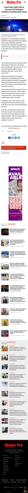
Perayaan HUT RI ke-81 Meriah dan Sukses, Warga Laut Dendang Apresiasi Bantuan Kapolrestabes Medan (17, 422)
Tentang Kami (5, 480)
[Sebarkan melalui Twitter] (12, 137)
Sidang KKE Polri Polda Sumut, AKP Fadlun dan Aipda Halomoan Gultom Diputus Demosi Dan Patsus (17, 395)
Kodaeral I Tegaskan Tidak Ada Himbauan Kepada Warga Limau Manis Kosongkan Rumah (18, 385)
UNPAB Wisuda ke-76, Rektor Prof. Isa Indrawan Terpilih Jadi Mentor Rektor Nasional (17, 349)
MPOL (7, 38)
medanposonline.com (13, 487)
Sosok (16, 461)
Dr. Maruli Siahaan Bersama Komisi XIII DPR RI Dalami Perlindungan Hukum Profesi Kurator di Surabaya (17, 288)
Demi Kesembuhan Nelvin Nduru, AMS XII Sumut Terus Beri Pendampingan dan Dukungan (17, 242)
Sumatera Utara (14, 246)
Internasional (18, 463)
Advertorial (6, 471)
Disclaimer (13, 482)
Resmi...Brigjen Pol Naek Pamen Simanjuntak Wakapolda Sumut (18, 332)
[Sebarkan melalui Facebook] (9, 137)
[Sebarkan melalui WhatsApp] (15, 137)
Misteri (16, 459)
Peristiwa (12, 312)
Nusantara (5, 461)
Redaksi (12, 480)
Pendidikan (18, 457)
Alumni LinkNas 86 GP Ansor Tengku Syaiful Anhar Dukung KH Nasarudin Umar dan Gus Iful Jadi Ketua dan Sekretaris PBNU (18, 413)
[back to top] (25, 491)
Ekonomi (12, 233)
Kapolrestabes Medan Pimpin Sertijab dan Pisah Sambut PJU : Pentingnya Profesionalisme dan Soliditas (18, 359)
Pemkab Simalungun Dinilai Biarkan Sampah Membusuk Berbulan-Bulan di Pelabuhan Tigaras (18, 254)
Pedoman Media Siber (21, 480)
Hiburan (17, 465)
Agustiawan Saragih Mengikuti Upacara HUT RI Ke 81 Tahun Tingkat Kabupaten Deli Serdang (17, 404)
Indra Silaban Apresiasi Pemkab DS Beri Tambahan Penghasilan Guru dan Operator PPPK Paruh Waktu (17, 299)
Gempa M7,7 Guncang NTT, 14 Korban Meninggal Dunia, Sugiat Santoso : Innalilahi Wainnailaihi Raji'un (17, 377)
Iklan (19, 482)
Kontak (23, 482)
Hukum (5, 463)
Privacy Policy (6, 482)
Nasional (12, 267)
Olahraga (5, 465)
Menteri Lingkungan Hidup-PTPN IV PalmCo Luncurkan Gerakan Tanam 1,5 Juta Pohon (18, 265)
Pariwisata (5, 469)
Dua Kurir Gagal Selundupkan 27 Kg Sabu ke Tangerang (18, 309)
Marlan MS (4, 15)
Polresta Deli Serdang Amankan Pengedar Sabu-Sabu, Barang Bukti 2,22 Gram (18, 321)
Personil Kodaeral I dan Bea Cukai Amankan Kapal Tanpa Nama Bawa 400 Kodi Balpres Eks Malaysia (17, 368)
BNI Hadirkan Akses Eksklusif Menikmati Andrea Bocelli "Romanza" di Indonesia (17, 230)
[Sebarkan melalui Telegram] (18, 137)
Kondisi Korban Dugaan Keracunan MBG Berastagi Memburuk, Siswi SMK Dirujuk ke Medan (18, 431)
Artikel (4, 474)
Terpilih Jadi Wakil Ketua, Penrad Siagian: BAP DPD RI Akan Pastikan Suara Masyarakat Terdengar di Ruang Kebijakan (17, 276)
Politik (4, 472)
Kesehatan (6, 467)
